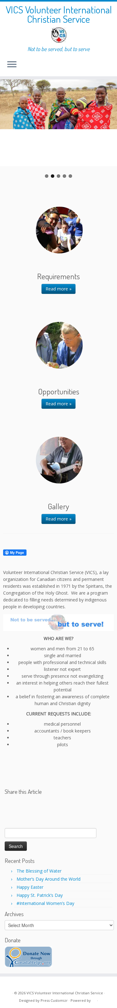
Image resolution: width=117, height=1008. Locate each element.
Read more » (58, 289)
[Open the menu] (12, 65)
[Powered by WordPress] (94, 999)
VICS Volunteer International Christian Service (59, 14)
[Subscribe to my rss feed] (9, 983)
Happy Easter (30, 887)
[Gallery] (59, 460)
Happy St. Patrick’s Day (40, 895)
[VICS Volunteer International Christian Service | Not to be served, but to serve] (58, 35)
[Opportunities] (59, 345)
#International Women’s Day (45, 903)
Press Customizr (54, 1000)
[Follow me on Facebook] (16, 983)
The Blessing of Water (39, 871)
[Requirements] (59, 230)
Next (107, 129)
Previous (9, 129)
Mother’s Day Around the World (48, 879)
